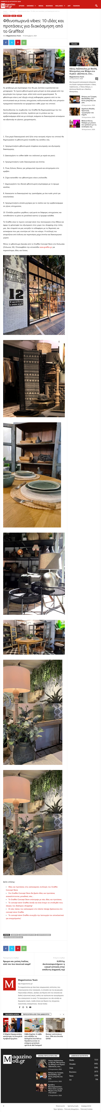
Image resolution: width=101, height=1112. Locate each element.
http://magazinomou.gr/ (25, 984)
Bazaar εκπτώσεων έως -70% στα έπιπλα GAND (54, 1036)
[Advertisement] (34, 128)
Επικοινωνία (60, 1106)
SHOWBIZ (30, 6)
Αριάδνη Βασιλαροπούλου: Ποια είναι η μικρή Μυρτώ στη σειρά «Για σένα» (55, 1089)
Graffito (15, 935)
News (71, 1076)
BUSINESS (49, 6)
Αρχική (21, 6)
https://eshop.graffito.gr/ (13, 937)
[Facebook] (5, 42)
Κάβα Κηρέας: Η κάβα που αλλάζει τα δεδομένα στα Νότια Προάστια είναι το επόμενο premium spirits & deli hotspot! (33, 1039)
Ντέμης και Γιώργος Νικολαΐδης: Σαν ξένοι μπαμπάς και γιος (89, 99)
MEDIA (41, 6)
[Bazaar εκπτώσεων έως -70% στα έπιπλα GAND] (55, 1025)
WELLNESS (59, 6)
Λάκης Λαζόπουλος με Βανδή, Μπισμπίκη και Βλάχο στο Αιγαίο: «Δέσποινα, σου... (83, 71)
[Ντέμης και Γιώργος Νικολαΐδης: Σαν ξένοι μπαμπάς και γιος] (74, 99)
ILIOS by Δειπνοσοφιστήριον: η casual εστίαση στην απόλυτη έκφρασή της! (53, 965)
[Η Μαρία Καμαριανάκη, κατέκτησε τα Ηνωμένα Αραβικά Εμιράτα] (12, 1025)
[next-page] (63, 1014)
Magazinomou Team (13, 36)
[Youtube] (30, 1007)
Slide (14, 16)
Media (71, 1060)
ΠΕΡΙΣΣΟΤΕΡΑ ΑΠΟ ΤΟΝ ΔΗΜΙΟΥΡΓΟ (36, 1014)
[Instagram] (23, 1007)
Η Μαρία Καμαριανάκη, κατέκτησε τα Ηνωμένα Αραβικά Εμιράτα (12, 1036)
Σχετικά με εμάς (73, 1106)
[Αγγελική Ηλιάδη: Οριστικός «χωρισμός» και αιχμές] (74, 112)
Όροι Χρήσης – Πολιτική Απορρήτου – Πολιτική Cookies (73, 1109)
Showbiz (72, 1064)
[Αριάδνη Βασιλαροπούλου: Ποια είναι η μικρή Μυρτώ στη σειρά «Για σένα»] (41, 1088)
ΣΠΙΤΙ (19, 16)
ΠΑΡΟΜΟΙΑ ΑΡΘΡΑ (12, 1014)
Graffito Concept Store (27, 935)
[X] (11, 42)
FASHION (76, 6)
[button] (96, 6)
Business (12, 11)
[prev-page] (60, 1014)
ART (69, 6)
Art (70, 1080)
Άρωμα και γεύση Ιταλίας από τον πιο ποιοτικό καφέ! (17, 962)
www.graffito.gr (46, 247)
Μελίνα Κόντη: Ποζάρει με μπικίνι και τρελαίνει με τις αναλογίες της (89, 124)
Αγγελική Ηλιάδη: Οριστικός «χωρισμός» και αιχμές (88, 112)
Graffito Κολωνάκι (44, 935)
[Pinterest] (18, 42)
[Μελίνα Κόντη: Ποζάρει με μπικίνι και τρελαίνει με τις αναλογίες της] (74, 124)
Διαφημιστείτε (86, 1106)
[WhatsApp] (24, 42)
